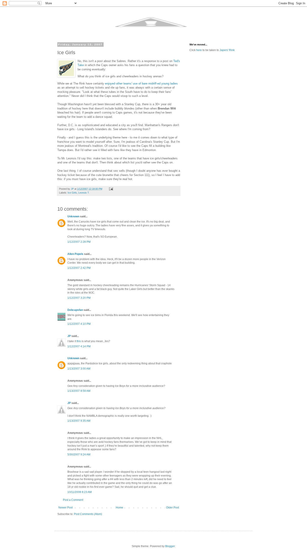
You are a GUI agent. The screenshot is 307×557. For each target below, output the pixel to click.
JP (69, 336)
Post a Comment (73, 499)
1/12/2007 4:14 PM (79, 346)
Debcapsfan (75, 310)
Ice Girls (72, 192)
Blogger (170, 546)
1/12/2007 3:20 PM (79, 297)
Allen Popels (75, 254)
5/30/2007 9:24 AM (78, 454)
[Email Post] (111, 188)
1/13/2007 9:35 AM (78, 420)
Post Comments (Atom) (88, 514)
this (79, 341)
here (199, 50)
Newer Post (65, 507)
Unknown (73, 216)
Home (119, 507)
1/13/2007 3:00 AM (78, 368)
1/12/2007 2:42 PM (79, 268)
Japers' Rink (227, 50)
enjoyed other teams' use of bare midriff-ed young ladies (141, 83)
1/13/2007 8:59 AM (78, 390)
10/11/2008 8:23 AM (79, 492)
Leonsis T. (83, 192)
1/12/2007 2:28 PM (79, 241)
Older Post (172, 507)
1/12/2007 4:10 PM (79, 323)
